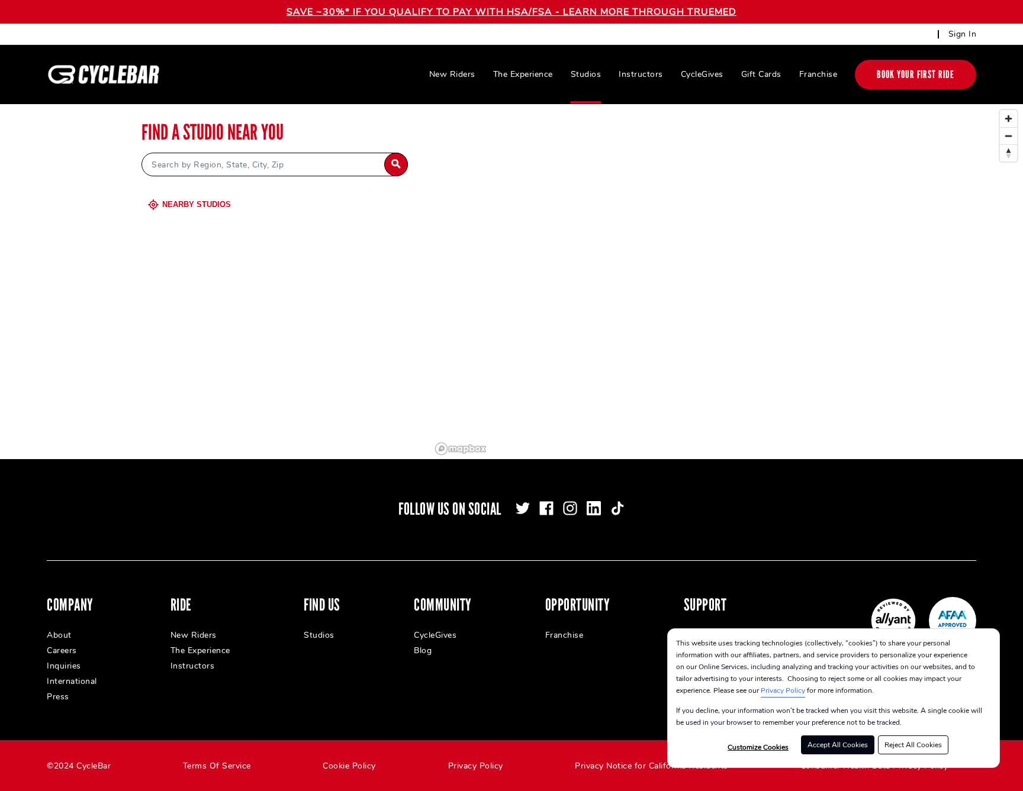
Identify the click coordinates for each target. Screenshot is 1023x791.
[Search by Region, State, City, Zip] (396, 164)
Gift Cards (761, 74)
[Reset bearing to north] (1008, 153)
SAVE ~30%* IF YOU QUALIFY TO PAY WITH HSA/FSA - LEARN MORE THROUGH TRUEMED (511, 11)
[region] (727, 281)
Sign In (962, 34)
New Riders (452, 74)
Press (58, 696)
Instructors (641, 74)
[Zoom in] (1008, 118)
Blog (423, 650)
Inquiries (64, 665)
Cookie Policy (349, 765)
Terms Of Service (217, 765)
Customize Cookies (758, 747)
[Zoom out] (1008, 135)
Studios (586, 74)
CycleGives (702, 74)
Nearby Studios (196, 204)
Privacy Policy (783, 690)
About (59, 635)
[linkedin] (594, 508)
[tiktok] (617, 508)
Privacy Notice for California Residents (651, 765)
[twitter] (523, 508)
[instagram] (570, 508)
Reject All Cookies (913, 745)
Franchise (818, 74)
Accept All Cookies (838, 745)
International (72, 681)
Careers (62, 650)
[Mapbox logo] (461, 449)
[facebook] (546, 508)
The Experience (523, 74)
